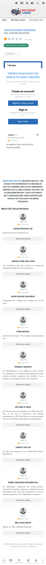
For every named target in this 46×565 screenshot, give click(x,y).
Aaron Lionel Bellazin (23, 261)
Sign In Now (23, 121)
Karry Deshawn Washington (23, 482)
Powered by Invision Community (23, 547)
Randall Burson (23, 367)
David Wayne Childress (23, 296)
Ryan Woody (23, 331)
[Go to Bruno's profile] (23, 216)
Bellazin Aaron (23, 523)
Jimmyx (11, 135)
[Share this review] (37, 135)
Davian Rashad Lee (23, 228)
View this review (23, 239)
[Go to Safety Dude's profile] (23, 355)
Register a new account (23, 103)
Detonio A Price (23, 407)
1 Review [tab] (11, 65)
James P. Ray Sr (23, 447)
